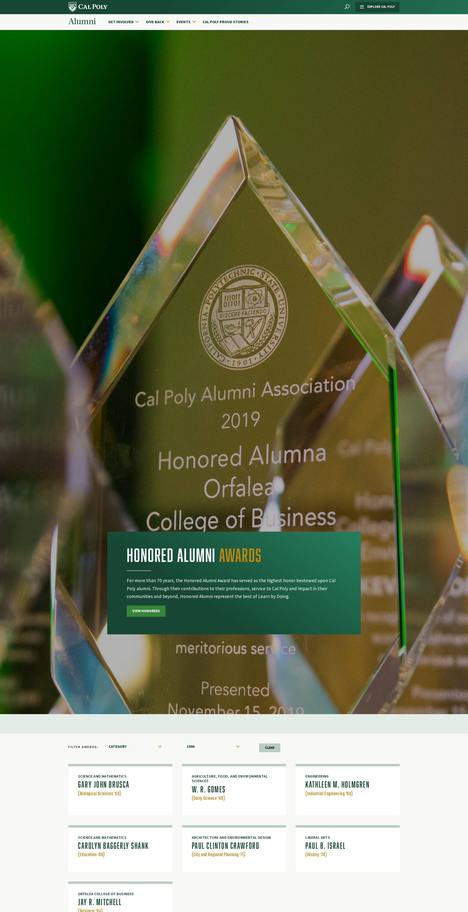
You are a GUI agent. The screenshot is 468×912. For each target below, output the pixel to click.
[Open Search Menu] (347, 7)
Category (118, 746)
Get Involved (121, 22)
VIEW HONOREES (146, 611)
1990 (191, 746)
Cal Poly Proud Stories (225, 22)
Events (183, 22)
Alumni (82, 21)
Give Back (155, 22)
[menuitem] (126, 22)
